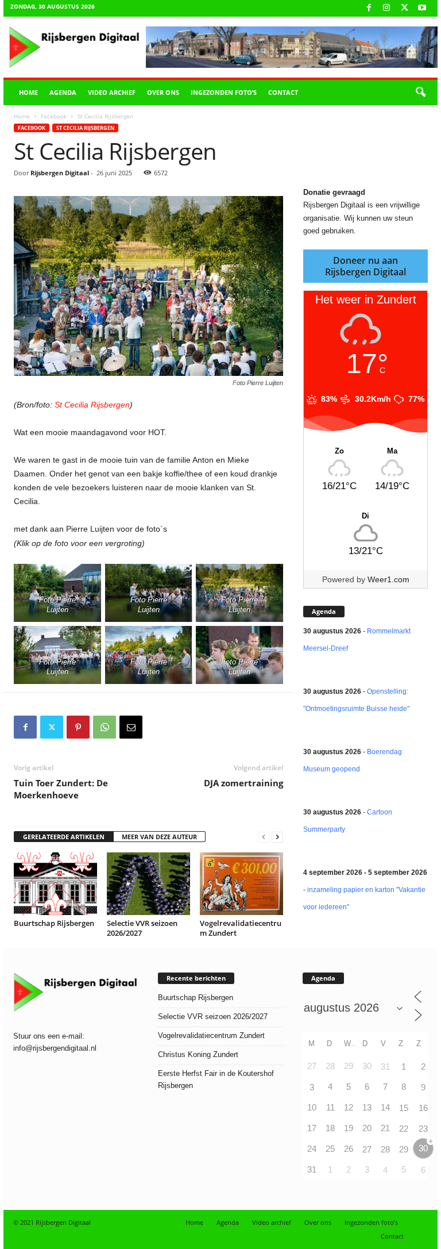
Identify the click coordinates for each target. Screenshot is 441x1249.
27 (367, 1149)
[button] (420, 92)
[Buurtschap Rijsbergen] (55, 883)
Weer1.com (388, 579)
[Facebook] (369, 8)
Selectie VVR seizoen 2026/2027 (142, 928)
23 (423, 1128)
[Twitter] (51, 727)
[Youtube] (422, 8)
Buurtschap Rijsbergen (54, 923)
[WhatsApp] (104, 727)
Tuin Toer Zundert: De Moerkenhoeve (61, 789)
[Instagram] (386, 8)
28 (385, 1149)
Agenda (62, 92)
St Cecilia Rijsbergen (85, 128)
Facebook (54, 116)
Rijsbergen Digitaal (59, 172)
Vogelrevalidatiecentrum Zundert (240, 928)
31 (385, 1066)
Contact (283, 92)
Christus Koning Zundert (198, 1054)
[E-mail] (130, 727)
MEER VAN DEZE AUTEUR (159, 836)
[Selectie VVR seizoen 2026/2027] (148, 883)
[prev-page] (263, 837)
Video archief (112, 92)
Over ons (163, 92)
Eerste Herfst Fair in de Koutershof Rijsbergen (216, 1079)
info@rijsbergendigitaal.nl (54, 1048)
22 (403, 1128)
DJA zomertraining (243, 783)
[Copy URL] (157, 727)
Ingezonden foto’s (224, 92)
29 (403, 1149)
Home (28, 92)
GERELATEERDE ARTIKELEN (64, 836)
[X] (404, 8)
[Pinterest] (78, 727)
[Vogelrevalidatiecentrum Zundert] (241, 883)
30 (423, 1148)
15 (403, 1108)
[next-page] (277, 837)
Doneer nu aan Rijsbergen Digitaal (365, 266)
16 (423, 1108)
